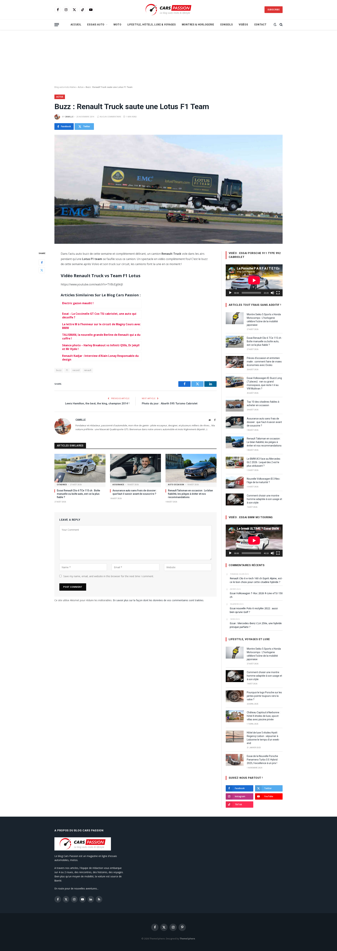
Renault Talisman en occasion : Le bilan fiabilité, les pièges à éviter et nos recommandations (190, 494)
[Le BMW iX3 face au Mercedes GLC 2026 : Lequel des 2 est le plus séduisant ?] (235, 463)
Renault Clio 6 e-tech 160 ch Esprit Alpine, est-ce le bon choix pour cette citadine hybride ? (256, 580)
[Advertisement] (168, 57)
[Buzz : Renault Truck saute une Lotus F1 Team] (168, 189)
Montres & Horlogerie (198, 24)
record (76, 370)
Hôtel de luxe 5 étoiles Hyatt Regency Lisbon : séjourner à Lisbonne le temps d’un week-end (263, 738)
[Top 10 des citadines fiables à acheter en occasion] (235, 406)
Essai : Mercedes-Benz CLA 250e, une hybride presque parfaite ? (256, 625)
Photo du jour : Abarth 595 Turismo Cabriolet (169, 403)
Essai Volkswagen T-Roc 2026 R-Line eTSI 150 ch (256, 595)
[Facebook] (42, 262)
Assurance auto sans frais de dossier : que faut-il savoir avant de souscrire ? (135, 492)
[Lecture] (230, 293)
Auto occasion (176, 485)
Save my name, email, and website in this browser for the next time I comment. (108, 576)
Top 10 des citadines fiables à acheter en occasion (263, 403)
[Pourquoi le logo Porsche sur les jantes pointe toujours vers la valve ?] (235, 696)
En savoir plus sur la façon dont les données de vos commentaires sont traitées (158, 600)
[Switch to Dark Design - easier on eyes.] (275, 24)
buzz (59, 370)
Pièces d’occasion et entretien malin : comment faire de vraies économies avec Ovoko (264, 361)
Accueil (76, 24)
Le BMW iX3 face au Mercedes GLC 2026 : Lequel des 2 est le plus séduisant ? (263, 462)
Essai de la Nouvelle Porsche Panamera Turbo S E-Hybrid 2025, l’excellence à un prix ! (262, 760)
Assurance (118, 485)
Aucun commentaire (110, 117)
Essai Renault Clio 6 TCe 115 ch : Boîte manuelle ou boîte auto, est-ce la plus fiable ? (78, 494)
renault (87, 370)
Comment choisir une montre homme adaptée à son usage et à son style (264, 499)
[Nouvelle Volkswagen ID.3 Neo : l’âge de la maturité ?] (235, 483)
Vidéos (243, 24)
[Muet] (272, 293)
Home (73, 87)
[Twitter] (42, 270)
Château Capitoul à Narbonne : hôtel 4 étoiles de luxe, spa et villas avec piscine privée (263, 716)
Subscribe (273, 9)
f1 (67, 370)
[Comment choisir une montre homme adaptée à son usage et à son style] (235, 499)
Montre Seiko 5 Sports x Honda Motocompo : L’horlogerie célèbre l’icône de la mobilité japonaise (264, 319)
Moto (117, 24)
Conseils (226, 24)
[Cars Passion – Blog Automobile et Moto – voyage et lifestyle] (168, 9)
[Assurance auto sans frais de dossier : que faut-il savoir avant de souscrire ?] (135, 468)
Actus (81, 87)
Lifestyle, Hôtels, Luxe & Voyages (151, 24)
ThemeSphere (187, 938)
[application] (254, 280)
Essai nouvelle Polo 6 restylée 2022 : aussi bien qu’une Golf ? (254, 610)
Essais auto (95, 24)
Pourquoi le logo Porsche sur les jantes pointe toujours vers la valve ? (264, 696)
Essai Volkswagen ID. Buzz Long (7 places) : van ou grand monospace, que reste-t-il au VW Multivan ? (264, 383)
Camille (69, 117)
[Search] (281, 25)
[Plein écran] (278, 293)
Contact (260, 24)
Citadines (62, 485)
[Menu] (56, 25)
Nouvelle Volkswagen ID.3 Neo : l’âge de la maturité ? (264, 480)
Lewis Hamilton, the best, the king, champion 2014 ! (97, 403)
